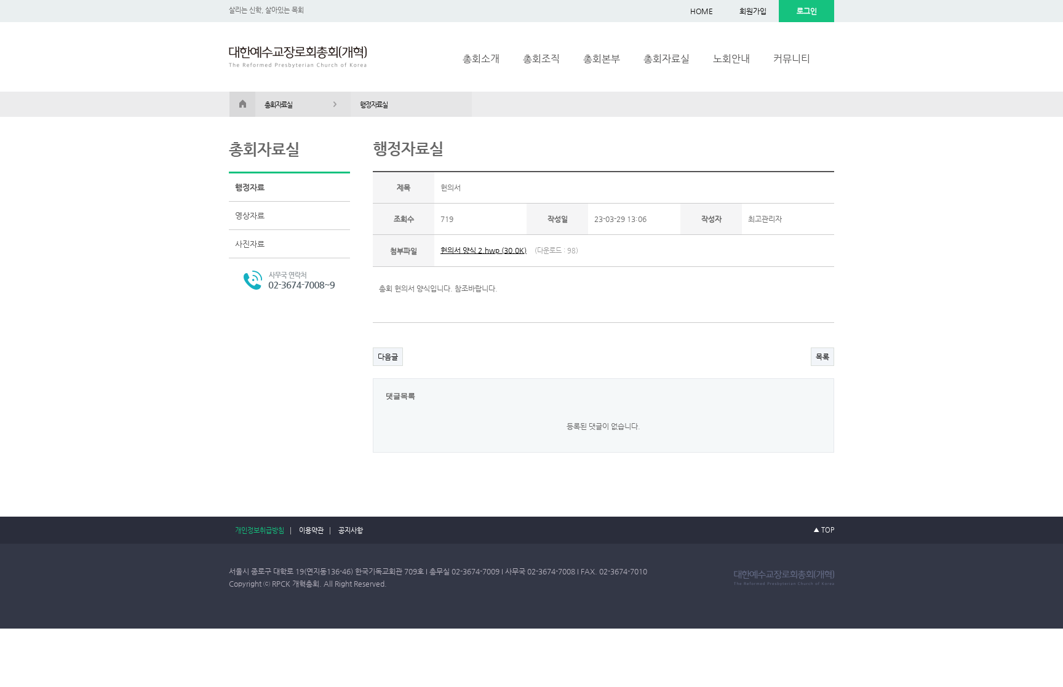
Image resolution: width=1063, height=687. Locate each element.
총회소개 (481, 59)
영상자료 (250, 215)
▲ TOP (823, 530)
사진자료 (250, 243)
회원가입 (752, 11)
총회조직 (541, 59)
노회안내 (731, 59)
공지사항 (350, 530)
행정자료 (250, 187)
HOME (701, 11)
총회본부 (601, 59)
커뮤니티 (791, 59)
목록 (822, 356)
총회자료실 (666, 59)
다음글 (388, 356)
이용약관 (311, 530)
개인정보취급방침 (259, 530)
